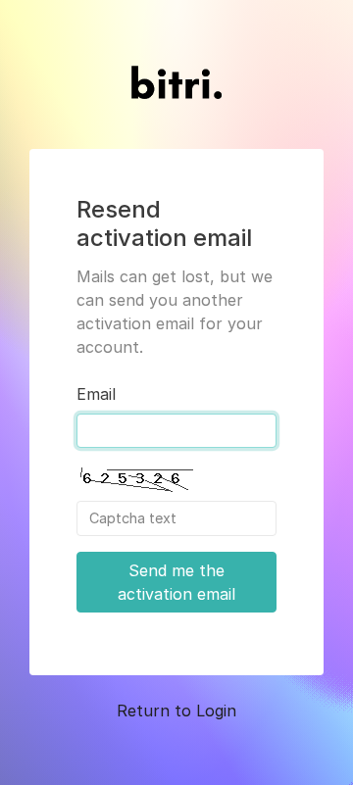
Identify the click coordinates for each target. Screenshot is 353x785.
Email (96, 394)
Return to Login (176, 710)
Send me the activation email (176, 582)
